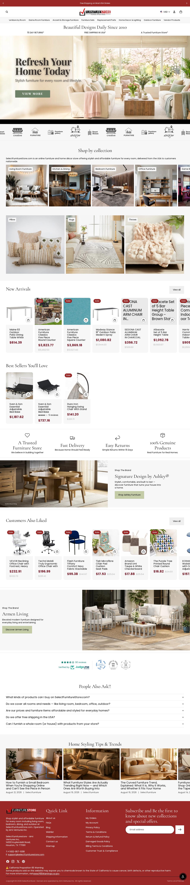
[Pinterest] (23, 861)
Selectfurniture (28, 881)
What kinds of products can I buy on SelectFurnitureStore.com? (48, 697)
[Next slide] (186, 3)
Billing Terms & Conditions (99, 846)
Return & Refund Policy (97, 836)
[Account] (174, 12)
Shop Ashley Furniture (129, 494)
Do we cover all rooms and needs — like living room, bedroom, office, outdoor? (58, 704)
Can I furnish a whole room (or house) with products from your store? (52, 724)
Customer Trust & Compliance (102, 850)
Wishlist (50, 832)
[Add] (28, 320)
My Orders (91, 817)
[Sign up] (179, 829)
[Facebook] (8, 861)
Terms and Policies (175, 881)
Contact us (52, 841)
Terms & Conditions (96, 832)
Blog (48, 827)
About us (50, 817)
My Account (92, 822)
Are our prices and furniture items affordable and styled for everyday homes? (57, 710)
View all (176, 289)
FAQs (48, 822)
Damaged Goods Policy (98, 841)
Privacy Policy (93, 827)
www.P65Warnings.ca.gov (46, 873)
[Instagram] (13, 861)
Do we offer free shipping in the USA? (30, 717)
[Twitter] (18, 861)
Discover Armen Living (17, 629)
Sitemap (50, 846)
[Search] (7, 12)
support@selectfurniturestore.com (26, 854)
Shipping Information (57, 836)
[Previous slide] (3, 3)
